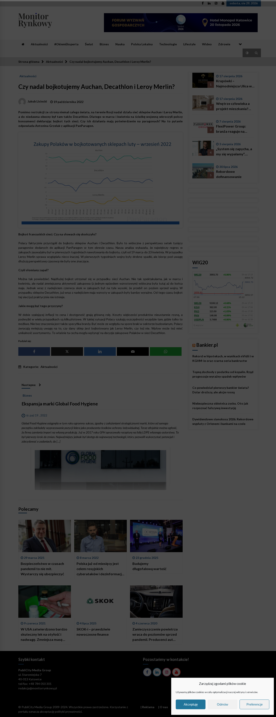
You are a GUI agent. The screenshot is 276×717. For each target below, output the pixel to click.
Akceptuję (191, 704)
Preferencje (254, 704)
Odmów (222, 704)
